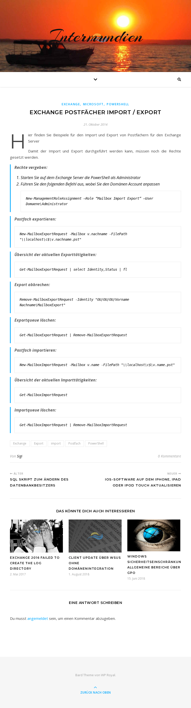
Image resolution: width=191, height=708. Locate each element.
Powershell (118, 104)
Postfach (74, 443)
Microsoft (93, 104)
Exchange (71, 104)
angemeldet (37, 618)
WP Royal (108, 675)
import (56, 443)
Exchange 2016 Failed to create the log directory (35, 563)
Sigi (19, 456)
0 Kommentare (169, 456)
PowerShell (96, 443)
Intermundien (95, 36)
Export (38, 443)
